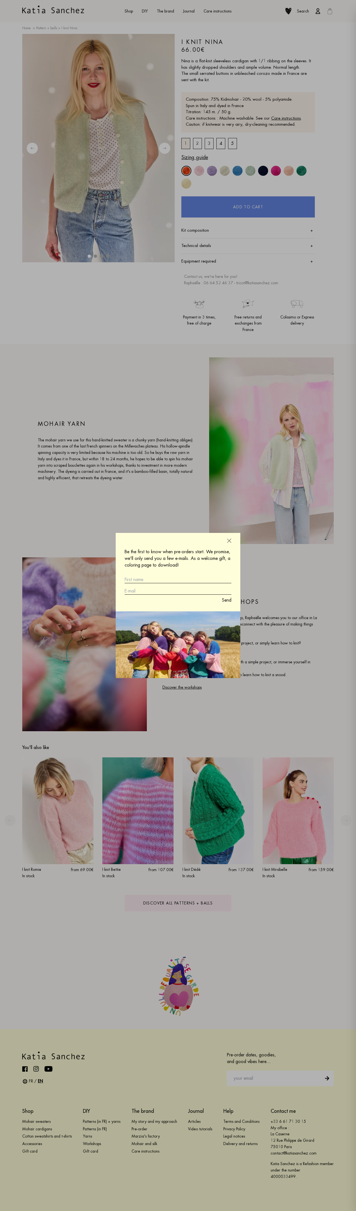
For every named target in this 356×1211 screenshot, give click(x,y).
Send (226, 600)
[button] (229, 540)
